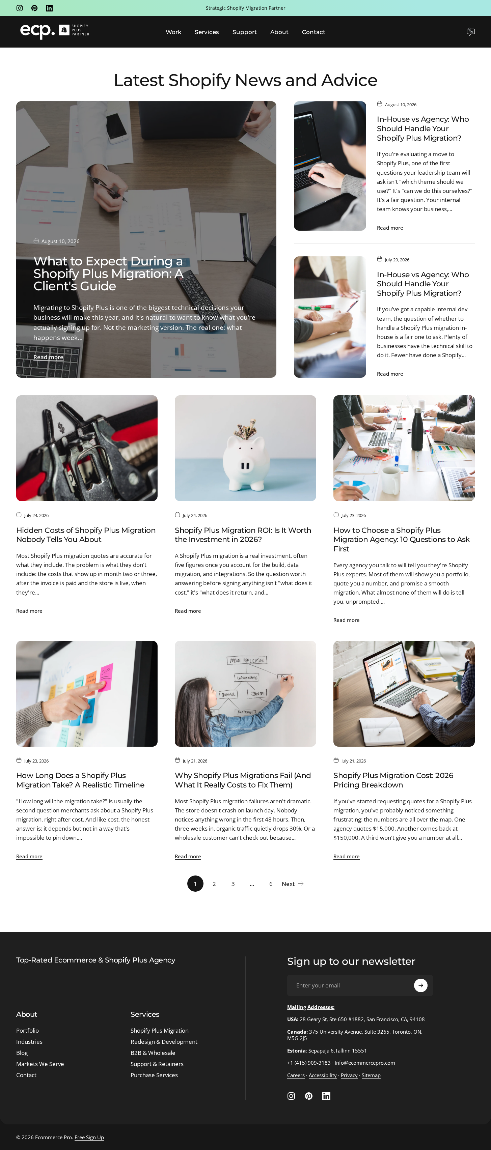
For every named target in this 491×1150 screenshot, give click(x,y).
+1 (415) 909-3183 (309, 1062)
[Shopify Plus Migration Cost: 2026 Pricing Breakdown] (404, 694)
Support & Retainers (157, 1064)
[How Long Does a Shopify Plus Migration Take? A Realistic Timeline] (87, 694)
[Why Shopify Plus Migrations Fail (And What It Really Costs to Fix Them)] (245, 694)
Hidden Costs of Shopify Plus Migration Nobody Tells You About (86, 535)
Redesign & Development (164, 1041)
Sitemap (371, 1075)
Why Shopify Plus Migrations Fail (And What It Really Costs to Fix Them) (243, 780)
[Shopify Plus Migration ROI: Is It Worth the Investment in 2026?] (245, 448)
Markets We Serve (40, 1064)
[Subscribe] (421, 985)
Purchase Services (154, 1075)
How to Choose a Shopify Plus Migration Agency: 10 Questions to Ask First (401, 539)
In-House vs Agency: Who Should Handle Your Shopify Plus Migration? (423, 128)
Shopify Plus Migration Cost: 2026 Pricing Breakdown (393, 780)
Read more (48, 357)
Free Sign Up (89, 1137)
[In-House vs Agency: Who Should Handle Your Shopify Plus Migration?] (330, 166)
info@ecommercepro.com (365, 1062)
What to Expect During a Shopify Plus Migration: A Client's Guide (108, 273)
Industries (29, 1041)
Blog (22, 1053)
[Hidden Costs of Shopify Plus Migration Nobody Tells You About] (87, 448)
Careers (296, 1075)
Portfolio (27, 1030)
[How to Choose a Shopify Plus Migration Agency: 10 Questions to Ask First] (404, 448)
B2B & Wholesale (153, 1053)
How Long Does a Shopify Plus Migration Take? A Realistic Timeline (80, 780)
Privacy (349, 1075)
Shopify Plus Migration (160, 1030)
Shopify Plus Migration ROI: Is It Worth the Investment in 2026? (243, 535)
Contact (26, 1075)
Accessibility (323, 1075)
